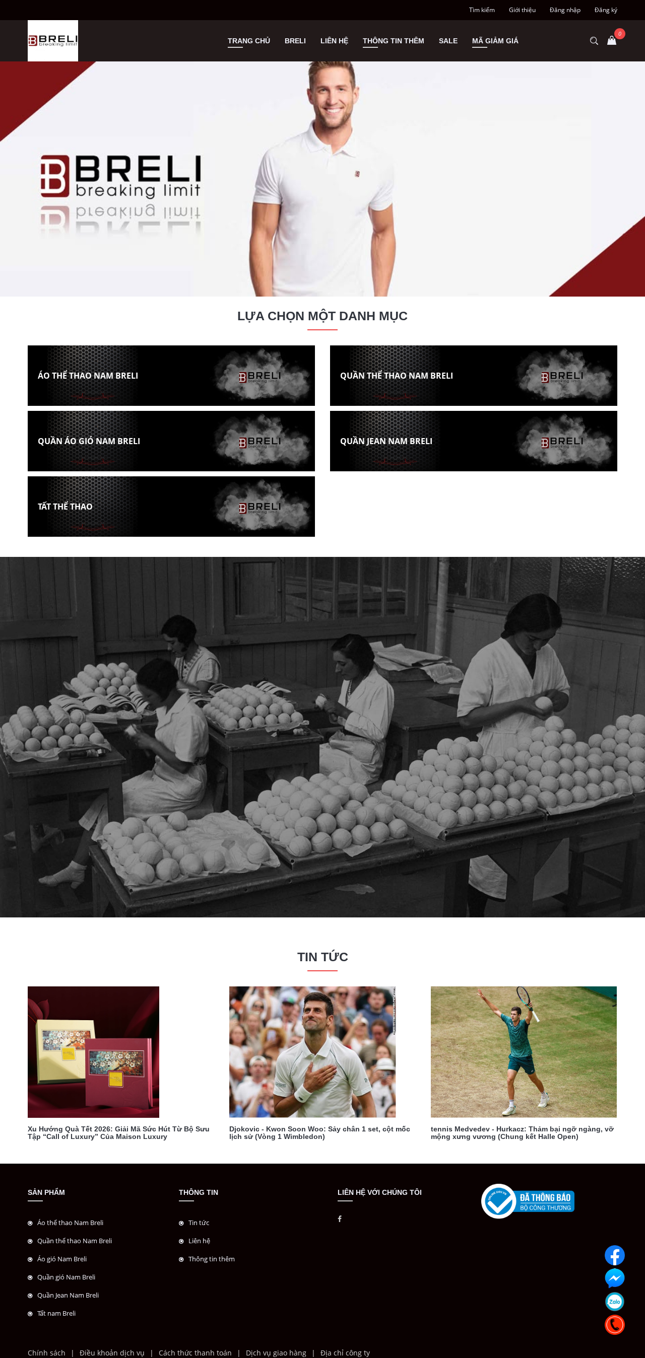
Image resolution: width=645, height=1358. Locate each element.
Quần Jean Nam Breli (68, 1295)
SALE (448, 41)
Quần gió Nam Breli (66, 1276)
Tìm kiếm (482, 10)
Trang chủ (249, 41)
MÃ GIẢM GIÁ (495, 41)
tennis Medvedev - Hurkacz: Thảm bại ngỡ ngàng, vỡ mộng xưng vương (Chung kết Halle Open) (522, 1132)
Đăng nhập (565, 10)
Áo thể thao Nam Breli (70, 1222)
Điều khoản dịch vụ (112, 1352)
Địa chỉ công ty (345, 1352)
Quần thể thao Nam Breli (74, 1240)
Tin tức (198, 1222)
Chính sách (47, 1352)
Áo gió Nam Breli (62, 1258)
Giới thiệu (522, 10)
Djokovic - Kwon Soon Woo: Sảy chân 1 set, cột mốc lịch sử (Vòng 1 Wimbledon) (319, 1132)
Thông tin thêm (393, 41)
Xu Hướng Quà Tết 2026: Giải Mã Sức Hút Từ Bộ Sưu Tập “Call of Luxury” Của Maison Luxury (119, 1132)
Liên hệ (334, 41)
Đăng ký (606, 10)
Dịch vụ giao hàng (276, 1352)
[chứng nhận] (527, 1200)
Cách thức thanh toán (195, 1352)
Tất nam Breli (56, 1313)
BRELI (295, 41)
